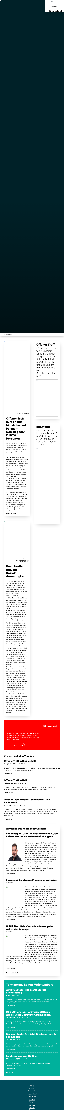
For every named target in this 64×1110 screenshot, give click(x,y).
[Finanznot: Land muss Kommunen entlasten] (14, 895)
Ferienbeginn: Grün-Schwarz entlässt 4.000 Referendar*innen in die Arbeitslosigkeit (32, 835)
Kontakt (32, 1105)
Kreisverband (55, 11)
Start (5, 334)
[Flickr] (18, 3)
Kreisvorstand (32, 1096)
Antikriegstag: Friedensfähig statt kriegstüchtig (26, 991)
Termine (32, 1099)
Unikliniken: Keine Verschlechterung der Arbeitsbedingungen (29, 927)
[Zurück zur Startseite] (2, 334)
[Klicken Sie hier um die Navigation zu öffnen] (61, 3)
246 (12, 972)
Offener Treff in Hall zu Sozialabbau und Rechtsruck (27, 801)
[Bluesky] (8, 3)
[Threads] (5, 3)
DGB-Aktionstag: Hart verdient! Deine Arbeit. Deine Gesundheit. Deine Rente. (28, 1013)
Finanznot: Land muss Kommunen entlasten (31, 880)
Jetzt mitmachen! (15, 745)
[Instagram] (11, 3)
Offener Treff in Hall (15, 780)
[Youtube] (16, 3)
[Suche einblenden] (56, 3)
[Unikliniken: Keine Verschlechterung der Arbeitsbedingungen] (14, 944)
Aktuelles (31, 1088)
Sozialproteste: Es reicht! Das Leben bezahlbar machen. (32, 1035)
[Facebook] (3, 3)
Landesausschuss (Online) (22, 1056)
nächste (16, 972)
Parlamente (54, 6)
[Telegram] (13, 3)
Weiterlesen (9, 773)
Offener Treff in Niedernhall (20, 761)
